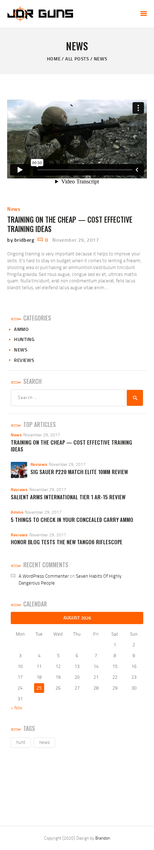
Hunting (24, 339)
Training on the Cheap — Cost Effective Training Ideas (70, 224)
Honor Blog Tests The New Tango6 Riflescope (66, 541)
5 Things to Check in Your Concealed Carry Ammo (72, 519)
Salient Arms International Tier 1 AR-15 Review (68, 497)
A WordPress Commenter (44, 576)
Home (54, 58)
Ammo (21, 329)
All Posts (77, 58)
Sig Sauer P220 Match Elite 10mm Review (79, 471)
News (13, 208)
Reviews (24, 360)
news (44, 742)
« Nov (16, 707)
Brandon (102, 838)
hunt (20, 742)
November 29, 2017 (75, 239)
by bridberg (21, 239)
